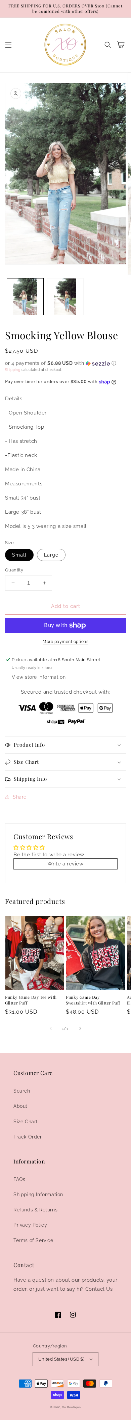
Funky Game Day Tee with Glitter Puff (31, 1000)
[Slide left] (50, 1028)
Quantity (14, 569)
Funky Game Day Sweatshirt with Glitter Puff (93, 1000)
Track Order (27, 1137)
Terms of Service (33, 1240)
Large (51, 555)
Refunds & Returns (35, 1209)
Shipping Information (38, 1194)
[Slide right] (80, 1028)
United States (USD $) (61, 1359)
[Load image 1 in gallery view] (25, 296)
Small (19, 555)
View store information (39, 677)
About (20, 1106)
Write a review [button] (65, 864)
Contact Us (99, 1289)
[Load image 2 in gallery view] (65, 296)
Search (21, 1091)
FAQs (19, 1179)
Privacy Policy (30, 1225)
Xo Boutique (71, 1407)
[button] (8, 44)
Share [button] (20, 797)
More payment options (65, 641)
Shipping (12, 370)
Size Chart (25, 1121)
